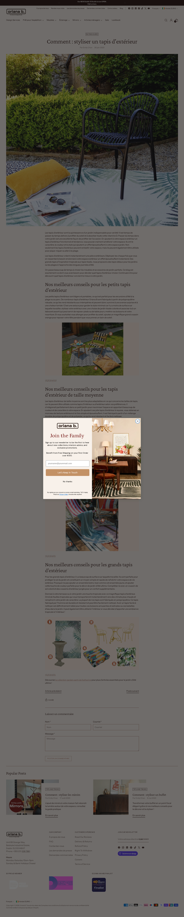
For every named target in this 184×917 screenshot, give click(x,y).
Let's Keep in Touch (67, 472)
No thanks (67, 481)
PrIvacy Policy (63, 494)
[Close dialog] (137, 421)
